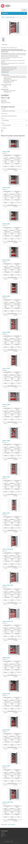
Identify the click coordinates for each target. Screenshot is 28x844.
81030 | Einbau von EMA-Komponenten (9, 116)
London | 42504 (6, 260)
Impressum (3, 832)
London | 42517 (6, 729)
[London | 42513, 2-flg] (14, 28)
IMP (4, 62)
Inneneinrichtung (4, 113)
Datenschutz (3, 835)
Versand (3, 123)
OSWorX (11, 841)
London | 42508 (6, 404)
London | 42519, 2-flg (7, 802)
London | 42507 (6, 368)
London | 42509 (6, 440)
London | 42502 (6, 187)
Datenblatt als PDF (5, 72)
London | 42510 (6, 476)
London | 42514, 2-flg (7, 621)
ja (2, 132)
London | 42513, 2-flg (10, 17)
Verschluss (4, 108)
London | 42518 (6, 766)
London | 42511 (6, 513)
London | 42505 (6, 296)
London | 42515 (6, 657)
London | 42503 (6, 223)
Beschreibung (4, 44)
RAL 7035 (7, 824)
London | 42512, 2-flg (7, 549)
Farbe (3, 118)
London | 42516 (6, 693)
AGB (2, 836)
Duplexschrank (12, 824)
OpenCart (7, 841)
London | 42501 (6, 151)
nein (3, 130)
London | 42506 (6, 332)
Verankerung (4, 128)
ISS (5, 100)
